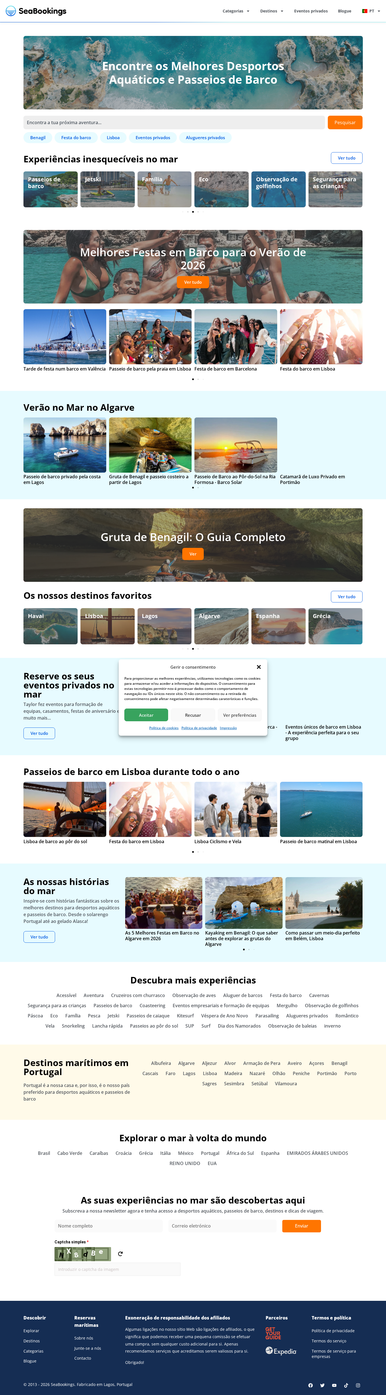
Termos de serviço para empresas (334, 1353)
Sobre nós (83, 1338)
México (186, 1153)
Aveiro (295, 1063)
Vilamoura (286, 1083)
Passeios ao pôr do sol (154, 1026)
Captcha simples (71, 1242)
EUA (212, 1163)
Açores (316, 1063)
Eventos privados (311, 11)
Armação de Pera (261, 1063)
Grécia (265, 616)
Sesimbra (234, 1083)
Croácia (124, 1153)
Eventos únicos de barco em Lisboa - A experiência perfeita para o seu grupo (323, 732)
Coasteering (152, 1005)
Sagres (209, 1083)
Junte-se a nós (87, 1348)
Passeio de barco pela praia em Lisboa (150, 369)
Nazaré (257, 1073)
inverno (332, 1026)
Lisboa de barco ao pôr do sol (55, 841)
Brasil (44, 1153)
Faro (170, 1073)
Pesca (94, 1016)
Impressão (228, 728)
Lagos (93, 616)
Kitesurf (185, 1016)
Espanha (211, 616)
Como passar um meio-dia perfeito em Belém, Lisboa (322, 936)
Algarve (152, 616)
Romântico (347, 1016)
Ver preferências (239, 715)
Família (95, 179)
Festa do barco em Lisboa (307, 369)
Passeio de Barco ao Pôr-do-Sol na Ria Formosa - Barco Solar (235, 479)
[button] (259, 667)
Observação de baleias (292, 1026)
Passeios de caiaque (148, 1016)
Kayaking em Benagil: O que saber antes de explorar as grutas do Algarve (241, 938)
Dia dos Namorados (239, 1026)
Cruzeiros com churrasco (138, 995)
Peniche (301, 1073)
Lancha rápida (107, 1026)
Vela (50, 1026)
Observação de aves (333, 182)
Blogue (344, 11)
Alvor (230, 1063)
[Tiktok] (346, 1385)
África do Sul (240, 1153)
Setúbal (259, 1083)
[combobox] (174, 122)
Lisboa (37, 616)
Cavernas (319, 995)
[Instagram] (358, 1385)
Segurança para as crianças (278, 182)
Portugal (210, 1153)
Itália (165, 1153)
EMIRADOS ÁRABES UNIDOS (317, 1153)
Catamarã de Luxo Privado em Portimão (312, 479)
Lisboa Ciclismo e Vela (217, 841)
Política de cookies (164, 728)
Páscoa (35, 1016)
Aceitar (146, 715)
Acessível (66, 995)
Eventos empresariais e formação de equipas (221, 1005)
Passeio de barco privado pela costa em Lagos (62, 479)
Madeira (233, 1073)
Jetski (36, 179)
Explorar (31, 1330)
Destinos (268, 11)
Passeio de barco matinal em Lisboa (318, 841)
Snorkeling (73, 1026)
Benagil (323, 616)
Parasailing (267, 1016)
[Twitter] (322, 1385)
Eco (146, 179)
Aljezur (209, 1063)
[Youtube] (334, 1385)
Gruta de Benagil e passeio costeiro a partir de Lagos (148, 479)
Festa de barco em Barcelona (225, 369)
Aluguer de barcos (243, 995)
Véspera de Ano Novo (224, 1016)
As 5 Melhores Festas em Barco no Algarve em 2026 (162, 936)
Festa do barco (286, 995)
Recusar (193, 715)
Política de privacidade (199, 728)
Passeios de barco (113, 1005)
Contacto (82, 1358)
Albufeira (161, 1063)
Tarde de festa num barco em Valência (64, 369)
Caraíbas (99, 1153)
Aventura (94, 995)
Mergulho (287, 1005)
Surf (206, 1026)
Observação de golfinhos (219, 182)
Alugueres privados (307, 1016)
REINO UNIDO (185, 1163)
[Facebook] (310, 1385)
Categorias (233, 11)
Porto (350, 1073)
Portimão (327, 1073)
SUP (189, 1026)
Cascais (150, 1073)
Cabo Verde (69, 1153)
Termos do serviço (329, 1341)
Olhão (278, 1073)
